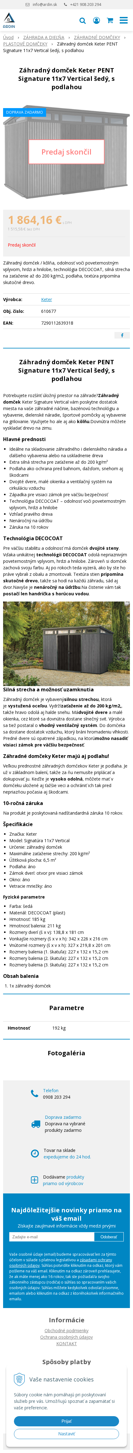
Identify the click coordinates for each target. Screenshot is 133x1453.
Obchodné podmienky (66, 1330)
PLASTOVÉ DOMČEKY (25, 44)
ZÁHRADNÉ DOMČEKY (97, 37)
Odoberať (109, 1237)
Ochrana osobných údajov (66, 1337)
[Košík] (110, 20)
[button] (82, 20)
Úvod (8, 37)
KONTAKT (66, 1343)
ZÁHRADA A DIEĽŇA (43, 37)
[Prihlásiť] (96, 20)
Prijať (67, 1421)
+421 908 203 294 (85, 4)
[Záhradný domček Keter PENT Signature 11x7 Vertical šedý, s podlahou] (66, 152)
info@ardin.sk (45, 4)
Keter (46, 299)
